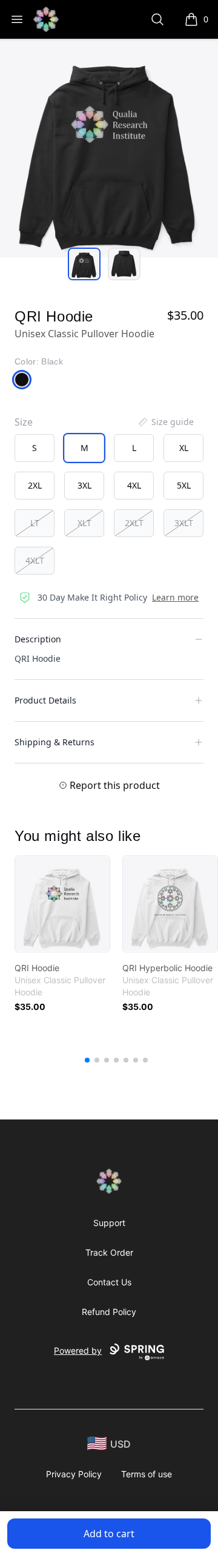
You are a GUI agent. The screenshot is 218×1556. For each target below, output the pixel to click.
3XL (84, 485)
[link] (62, 904)
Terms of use (146, 1474)
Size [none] (24, 422)
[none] (165, 422)
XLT (84, 523)
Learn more (175, 597)
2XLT (134, 523)
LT (34, 523)
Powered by (78, 1350)
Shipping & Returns (54, 742)
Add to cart (109, 1533)
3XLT (183, 523)
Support (109, 1223)
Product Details (45, 700)
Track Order (109, 1252)
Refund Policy (109, 1312)
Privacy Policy (74, 1474)
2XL (35, 485)
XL (183, 447)
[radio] (34, 448)
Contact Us (109, 1282)
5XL (184, 485)
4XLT (34, 560)
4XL (134, 485)
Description (38, 639)
